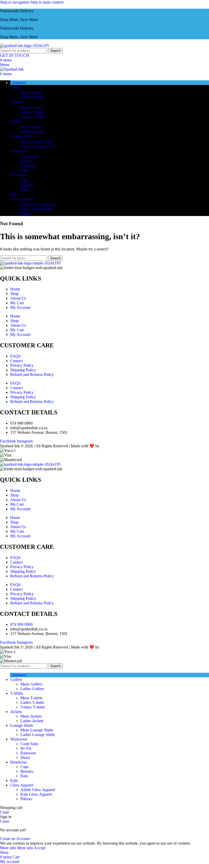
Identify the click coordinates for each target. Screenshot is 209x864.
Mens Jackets (31, 127)
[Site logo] (24, 45)
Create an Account (15, 838)
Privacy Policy (22, 365)
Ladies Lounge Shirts (37, 146)
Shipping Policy (23, 370)
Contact (16, 361)
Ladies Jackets (32, 131)
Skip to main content (46, 2)
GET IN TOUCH (14, 55)
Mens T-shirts (31, 107)
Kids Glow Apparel (36, 209)
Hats (24, 189)
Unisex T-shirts (32, 117)
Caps (24, 180)
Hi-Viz (25, 161)
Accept (39, 848)
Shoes (25, 170)
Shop (14, 293)
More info (16, 848)
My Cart (17, 303)
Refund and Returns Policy (32, 374)
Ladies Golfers (32, 97)
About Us (18, 298)
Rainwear (28, 165)
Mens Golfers (31, 93)
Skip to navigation (15, 2)
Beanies (26, 185)
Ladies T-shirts (32, 112)
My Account (20, 307)
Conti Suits (29, 156)
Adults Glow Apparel (37, 204)
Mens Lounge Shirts (36, 141)
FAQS (15, 356)
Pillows (26, 213)
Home (15, 289)
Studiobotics (111, 446)
